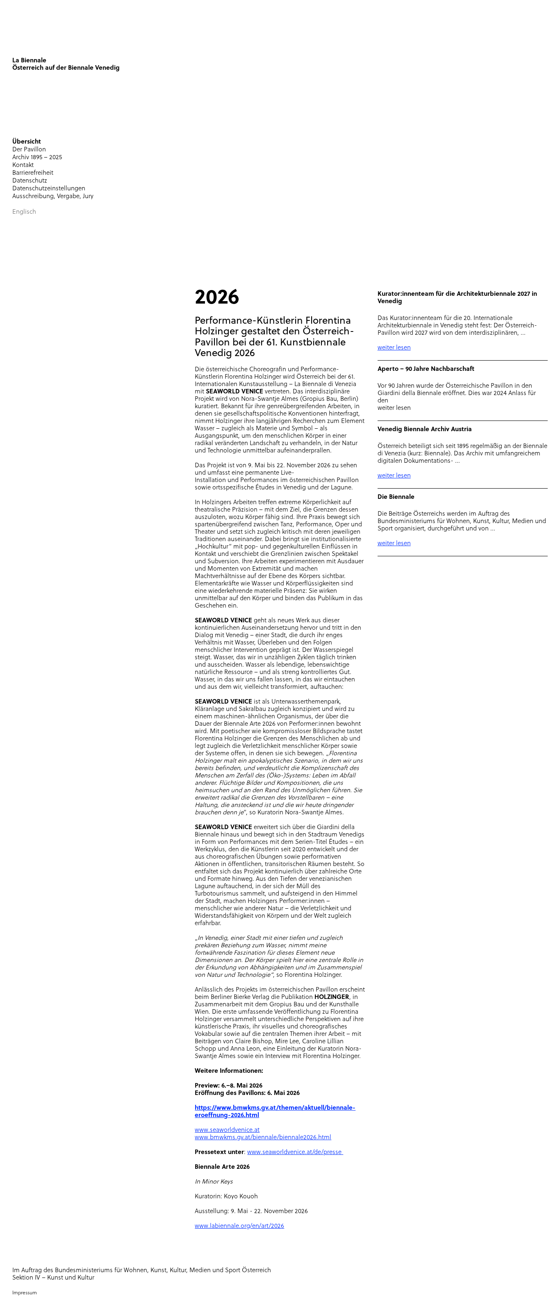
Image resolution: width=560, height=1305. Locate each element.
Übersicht (26, 142)
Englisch (24, 212)
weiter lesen (394, 348)
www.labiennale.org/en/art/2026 (239, 1226)
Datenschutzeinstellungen (48, 188)
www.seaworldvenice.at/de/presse (295, 1152)
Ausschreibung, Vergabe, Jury (52, 196)
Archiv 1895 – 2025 (37, 157)
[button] (195, 142)
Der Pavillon (29, 149)
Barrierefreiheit (32, 173)
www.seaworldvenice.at (227, 1130)
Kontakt (23, 165)
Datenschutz (29, 181)
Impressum (24, 1293)
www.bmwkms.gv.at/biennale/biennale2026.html (263, 1137)
